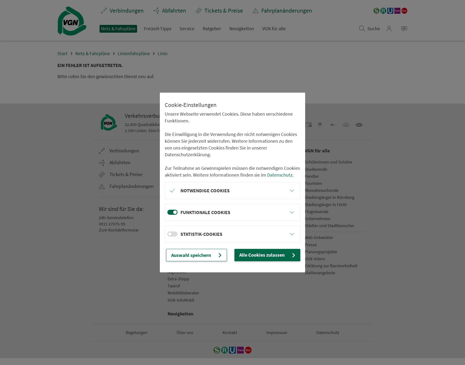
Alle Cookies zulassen (262, 255)
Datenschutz (280, 175)
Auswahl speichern (191, 255)
